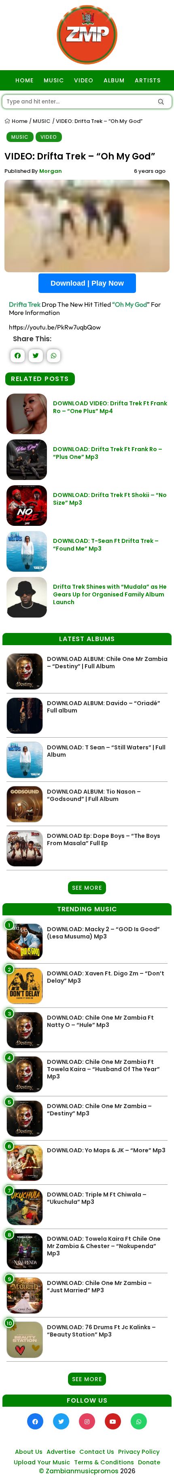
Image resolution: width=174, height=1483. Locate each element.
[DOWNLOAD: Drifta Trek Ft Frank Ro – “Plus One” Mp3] (26, 477)
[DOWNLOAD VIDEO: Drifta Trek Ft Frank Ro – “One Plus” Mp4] (26, 431)
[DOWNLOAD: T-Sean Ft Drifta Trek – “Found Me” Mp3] (26, 569)
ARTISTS (148, 80)
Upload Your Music (42, 1462)
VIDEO (83, 80)
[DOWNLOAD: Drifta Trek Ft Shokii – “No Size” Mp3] (26, 523)
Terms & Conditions (104, 1462)
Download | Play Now (87, 283)
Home (19, 121)
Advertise (61, 1452)
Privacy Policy (138, 1452)
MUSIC (54, 80)
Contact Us (96, 1452)
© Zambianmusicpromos (79, 1471)
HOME (24, 80)
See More (87, 888)
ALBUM (114, 80)
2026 (128, 1471)
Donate (149, 1462)
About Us (28, 1452)
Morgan (50, 171)
